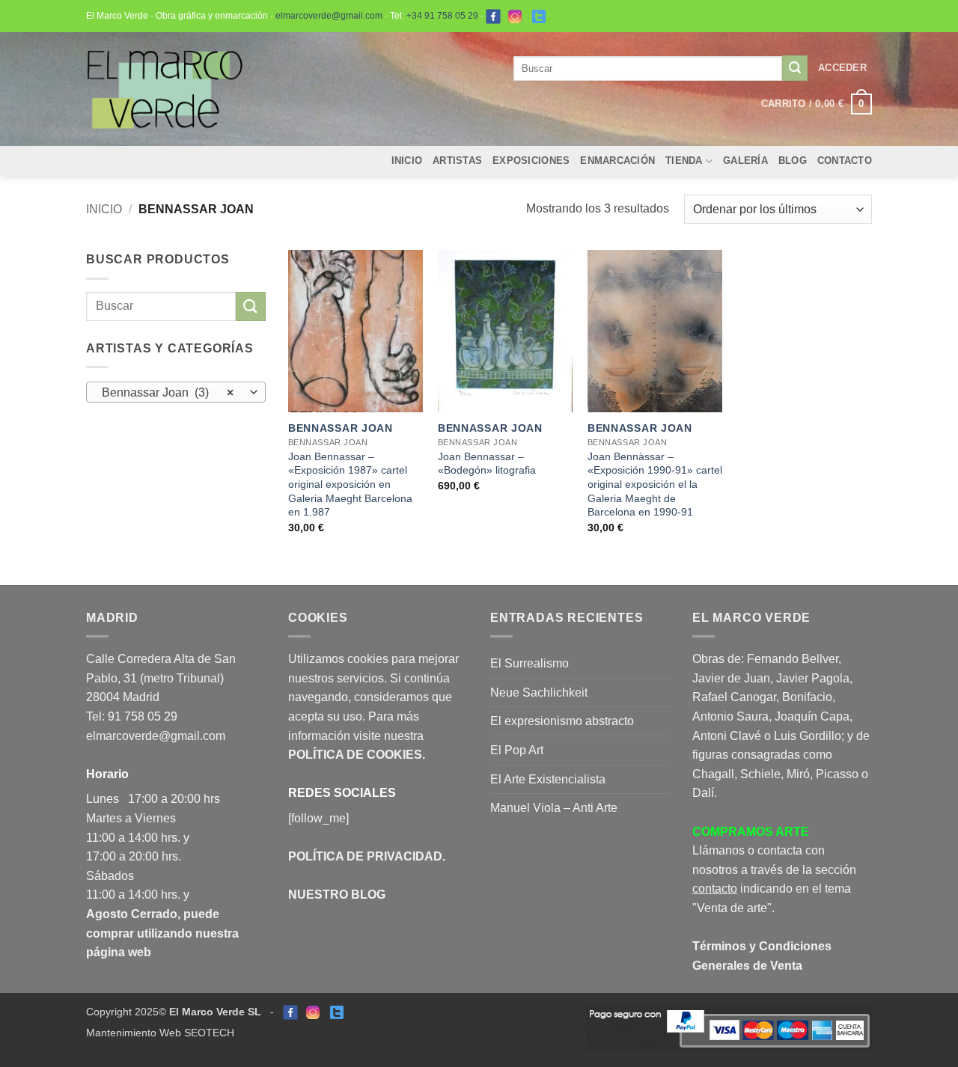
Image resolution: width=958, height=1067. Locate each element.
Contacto (844, 160)
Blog (792, 160)
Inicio (407, 160)
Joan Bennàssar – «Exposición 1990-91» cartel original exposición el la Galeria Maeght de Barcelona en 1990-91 (655, 484)
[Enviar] (795, 68)
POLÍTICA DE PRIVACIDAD (365, 856)
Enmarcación (617, 160)
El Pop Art (516, 750)
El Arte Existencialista (547, 779)
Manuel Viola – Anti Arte (553, 807)
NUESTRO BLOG (336, 894)
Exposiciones (531, 160)
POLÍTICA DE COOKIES (355, 754)
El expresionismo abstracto (562, 721)
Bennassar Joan (340, 428)
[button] (842, 68)
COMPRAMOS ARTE (750, 831)
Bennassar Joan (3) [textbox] (168, 392)
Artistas (457, 160)
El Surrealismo (529, 663)
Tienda (684, 160)
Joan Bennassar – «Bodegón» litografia (487, 463)
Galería (745, 160)
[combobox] (176, 392)
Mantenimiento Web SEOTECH (160, 1033)
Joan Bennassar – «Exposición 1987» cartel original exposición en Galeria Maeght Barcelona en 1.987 (350, 484)
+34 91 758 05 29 (442, 15)
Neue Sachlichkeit (539, 692)
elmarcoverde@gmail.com (328, 15)
